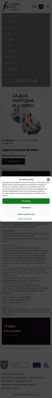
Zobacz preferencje (26, 214)
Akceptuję (26, 201)
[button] (48, 179)
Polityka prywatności (25, 218)
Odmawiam (26, 208)
